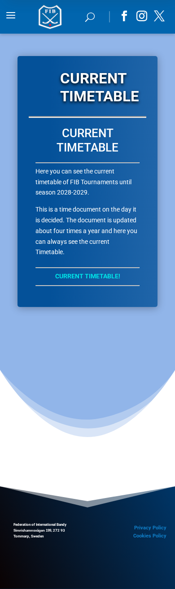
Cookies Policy (149, 536)
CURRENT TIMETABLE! (87, 276)
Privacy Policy (150, 528)
